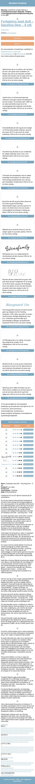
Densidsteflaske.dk (7, 54)
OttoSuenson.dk (6, 51)
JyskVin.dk (16, 51)
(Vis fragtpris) (11, 33)
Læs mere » (17, 38)
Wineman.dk (21, 54)
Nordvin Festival (17, 3)
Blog (18, 779)
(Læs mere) (5, 30)
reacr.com (4, 724)
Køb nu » (17, 44)
